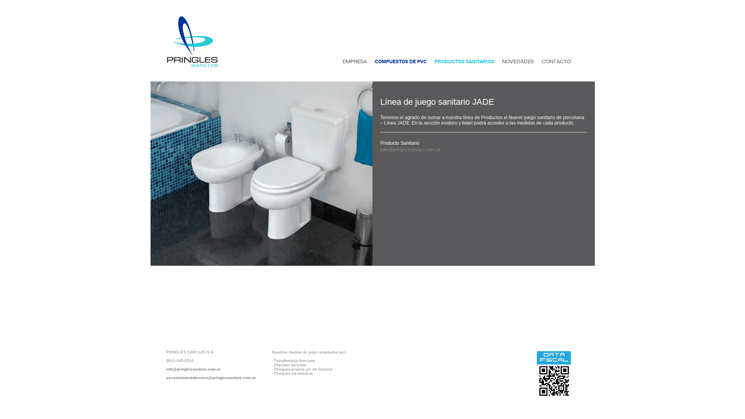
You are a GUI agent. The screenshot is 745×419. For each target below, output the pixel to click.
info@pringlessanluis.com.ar (410, 149)
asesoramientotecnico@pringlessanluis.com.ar (211, 378)
